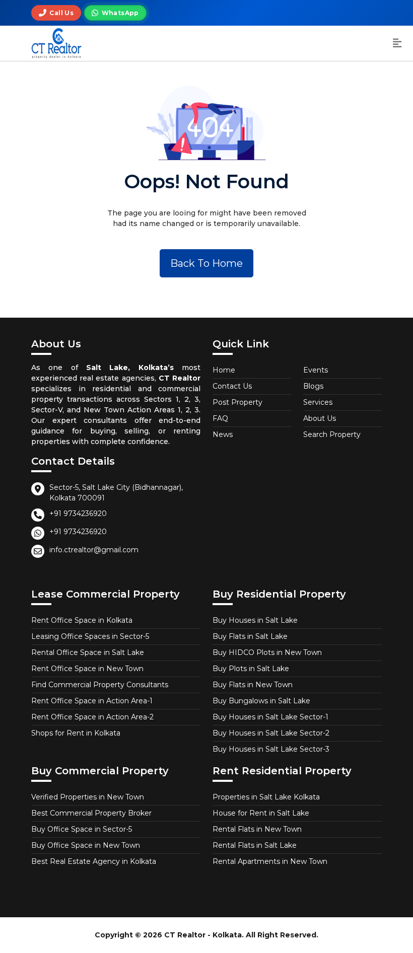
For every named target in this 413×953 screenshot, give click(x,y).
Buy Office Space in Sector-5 (81, 829)
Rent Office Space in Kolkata (81, 620)
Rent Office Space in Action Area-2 (92, 716)
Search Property (332, 434)
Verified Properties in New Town (87, 796)
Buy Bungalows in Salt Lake (261, 700)
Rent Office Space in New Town (87, 668)
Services (317, 402)
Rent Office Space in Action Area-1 (92, 700)
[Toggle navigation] (397, 43)
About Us (319, 418)
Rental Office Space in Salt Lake (87, 652)
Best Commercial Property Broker (91, 813)
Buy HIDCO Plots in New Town (267, 652)
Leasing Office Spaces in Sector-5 (90, 636)
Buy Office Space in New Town (85, 845)
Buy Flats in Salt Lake (250, 636)
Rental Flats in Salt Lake (255, 845)
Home (224, 370)
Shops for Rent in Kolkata (75, 733)
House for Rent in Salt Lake (261, 813)
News (223, 434)
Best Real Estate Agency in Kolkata (93, 861)
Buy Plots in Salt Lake (251, 668)
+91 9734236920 (78, 513)
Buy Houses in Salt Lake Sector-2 (271, 733)
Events (315, 370)
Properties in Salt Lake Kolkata (266, 796)
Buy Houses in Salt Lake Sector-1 (270, 716)
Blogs (313, 386)
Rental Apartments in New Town (270, 861)
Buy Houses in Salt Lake (255, 620)
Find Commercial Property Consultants (99, 684)
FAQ (220, 418)
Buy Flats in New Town (253, 684)
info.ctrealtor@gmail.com (94, 549)
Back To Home (206, 263)
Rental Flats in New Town (257, 829)
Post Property (237, 402)
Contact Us (232, 386)
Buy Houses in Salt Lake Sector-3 (271, 749)
